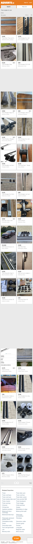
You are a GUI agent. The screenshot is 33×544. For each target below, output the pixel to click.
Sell (17, 538)
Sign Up (26, 2)
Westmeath (24, 476)
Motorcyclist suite (21, 511)
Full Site (3, 541)
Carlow (26, 371)
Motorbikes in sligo (21, 509)
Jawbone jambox (7, 509)
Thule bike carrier (21, 497)
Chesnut (4, 505)
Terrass (18, 525)
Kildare (22, 167)
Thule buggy (20, 503)
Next (30, 483)
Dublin (27, 39)
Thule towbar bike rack (9, 499)
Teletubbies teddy (7, 521)
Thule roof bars (6, 495)
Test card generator (8, 527)
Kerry (24, 274)
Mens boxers (20, 531)
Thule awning (6, 503)
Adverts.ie (7, 3)
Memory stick (6, 531)
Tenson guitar (20, 523)
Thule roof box (20, 495)
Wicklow (25, 114)
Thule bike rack (20, 493)
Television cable (21, 521)
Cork (25, 66)
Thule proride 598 (21, 499)
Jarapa (18, 507)
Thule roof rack (6, 497)
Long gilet (19, 527)
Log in (13, 541)
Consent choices (13, 542)
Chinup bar (5, 507)
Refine (26, 15)
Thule (4, 493)
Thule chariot (6, 501)
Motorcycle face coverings (7, 512)
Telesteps (19, 518)
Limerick (9, 450)
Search (8, 6)
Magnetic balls (20, 529)
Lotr (3, 529)
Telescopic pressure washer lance (8, 518)
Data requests (19, 541)
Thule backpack (21, 501)
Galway (11, 39)
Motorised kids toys (8, 514)
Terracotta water (7, 525)
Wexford (10, 140)
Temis (4, 523)
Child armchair (20, 505)
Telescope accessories (19, 515)
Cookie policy (4, 542)
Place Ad (24, 6)
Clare (24, 222)
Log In (30, 2)
